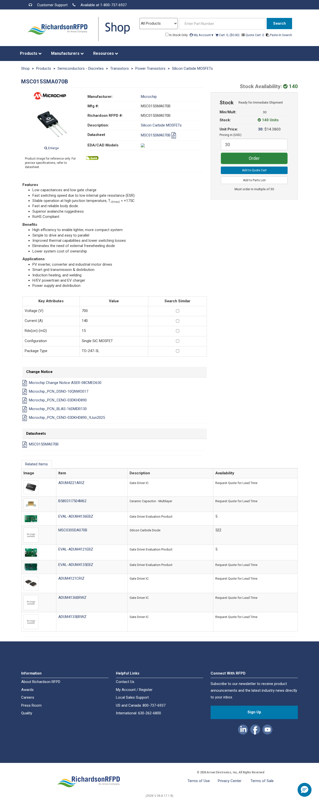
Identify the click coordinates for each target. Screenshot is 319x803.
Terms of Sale (262, 781)
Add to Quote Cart (254, 170)
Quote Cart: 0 (255, 35)
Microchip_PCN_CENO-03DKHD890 (58, 400)
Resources (104, 53)
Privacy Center (230, 781)
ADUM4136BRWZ (72, 597)
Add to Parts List (254, 180)
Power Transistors (150, 68)
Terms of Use (198, 781)
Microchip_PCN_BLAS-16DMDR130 (58, 409)
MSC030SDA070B (72, 530)
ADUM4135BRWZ (72, 617)
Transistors (119, 68)
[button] (243, 728)
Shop (25, 68)
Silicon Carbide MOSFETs (192, 68)
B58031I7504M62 (72, 501)
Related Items (36, 464)
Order (254, 158)
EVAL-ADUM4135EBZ (75, 564)
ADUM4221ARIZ (71, 483)
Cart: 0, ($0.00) (229, 35)
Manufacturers (65, 53)
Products (29, 53)
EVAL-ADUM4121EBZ (75, 549)
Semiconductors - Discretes (81, 68)
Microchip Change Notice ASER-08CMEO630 (65, 382)
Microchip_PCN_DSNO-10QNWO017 (58, 391)
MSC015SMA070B (156, 135)
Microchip (149, 96)
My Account (203, 35)
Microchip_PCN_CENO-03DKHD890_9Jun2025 (67, 417)
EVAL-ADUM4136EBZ (75, 516)
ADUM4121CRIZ (71, 578)
